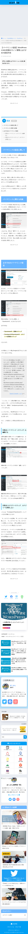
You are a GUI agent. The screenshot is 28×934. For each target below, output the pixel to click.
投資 (7, 761)
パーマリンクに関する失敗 (10, 128)
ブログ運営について (8, 749)
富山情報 (7, 767)
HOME (14, 924)
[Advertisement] (14, 21)
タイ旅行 (7, 773)
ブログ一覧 (18, 927)
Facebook (10, 704)
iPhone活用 (20, 755)
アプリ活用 (7, 755)
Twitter (4, 704)
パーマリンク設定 (19, 636)
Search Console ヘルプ (16, 393)
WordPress (11, 634)
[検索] (25, 737)
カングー (20, 773)
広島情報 (20, 767)
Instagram (15, 704)
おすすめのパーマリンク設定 (11, 131)
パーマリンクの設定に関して (11, 125)
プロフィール (10, 927)
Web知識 (20, 749)
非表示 (14, 120)
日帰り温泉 (20, 761)
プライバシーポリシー (13, 930)
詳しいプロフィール (13, 795)
